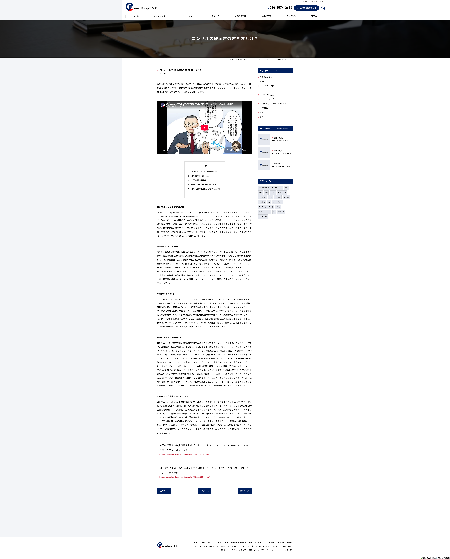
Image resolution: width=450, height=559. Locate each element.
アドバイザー (277, 202)
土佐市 (273, 192)
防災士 (278, 207)
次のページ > (245, 491)
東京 (270, 197)
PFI (274, 212)
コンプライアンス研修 (266, 207)
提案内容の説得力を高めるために (206, 189)
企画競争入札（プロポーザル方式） (274, 104)
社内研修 (262, 202)
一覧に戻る (204, 491)
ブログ (262, 90)
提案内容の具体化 (199, 180)
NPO (260, 192)
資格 (261, 117)
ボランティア (282, 192)
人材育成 (286, 197)
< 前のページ (164, 491)
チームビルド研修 (267, 86)
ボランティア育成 (267, 99)
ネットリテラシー (264, 212)
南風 (266, 192)
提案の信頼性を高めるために (204, 184)
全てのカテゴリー (267, 77)
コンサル (278, 197)
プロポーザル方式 (267, 95)
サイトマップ (286, 550)
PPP (269, 202)
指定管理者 (264, 108)
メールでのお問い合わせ (306, 8)
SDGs (262, 82)
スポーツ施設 (263, 216)
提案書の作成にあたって (202, 176)
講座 (261, 113)
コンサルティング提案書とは (204, 171)
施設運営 (281, 212)
